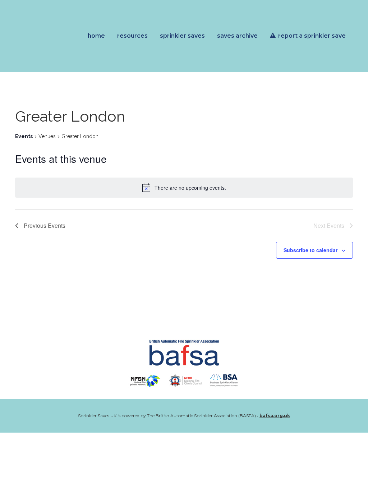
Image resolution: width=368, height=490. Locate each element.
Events (24, 136)
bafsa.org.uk (274, 415)
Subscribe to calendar (310, 250)
